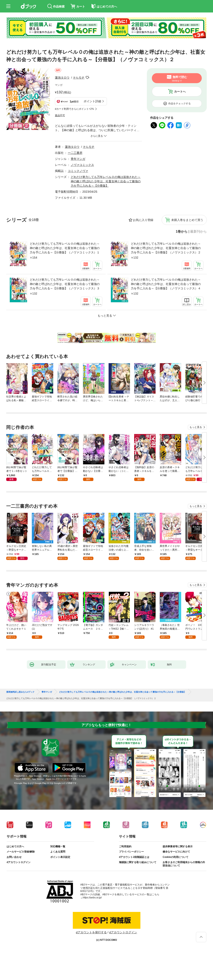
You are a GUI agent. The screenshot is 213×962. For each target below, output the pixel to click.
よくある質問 (57, 851)
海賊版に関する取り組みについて (137, 862)
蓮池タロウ (62, 77)
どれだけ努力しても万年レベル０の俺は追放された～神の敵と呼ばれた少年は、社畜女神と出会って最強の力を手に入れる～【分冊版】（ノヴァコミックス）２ (166, 248)
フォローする (87, 77)
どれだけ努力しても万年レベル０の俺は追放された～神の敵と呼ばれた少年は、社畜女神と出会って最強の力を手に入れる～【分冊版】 (106, 181)
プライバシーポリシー (131, 851)
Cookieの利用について (175, 857)
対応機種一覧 (57, 846)
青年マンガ (78, 158)
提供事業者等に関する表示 (178, 846)
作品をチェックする (179, 103)
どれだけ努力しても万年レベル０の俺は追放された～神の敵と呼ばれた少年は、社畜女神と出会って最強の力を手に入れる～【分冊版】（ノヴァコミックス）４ (166, 284)
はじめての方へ (15, 846)
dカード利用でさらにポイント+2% (74, 108)
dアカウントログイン (19, 862)
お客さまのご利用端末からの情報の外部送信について (184, 864)
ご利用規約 (125, 846)
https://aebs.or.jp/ (92, 897)
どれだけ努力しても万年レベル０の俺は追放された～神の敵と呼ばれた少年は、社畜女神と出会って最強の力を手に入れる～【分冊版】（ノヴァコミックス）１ (65, 248)
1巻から (182, 231)
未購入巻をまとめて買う (187, 220)
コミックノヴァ (78, 171)
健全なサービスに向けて (176, 851)
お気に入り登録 (143, 220)
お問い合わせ (14, 857)
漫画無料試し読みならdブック (20, 692)
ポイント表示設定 (60, 857)
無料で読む (179, 78)
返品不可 (60, 115)
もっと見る (195, 427)
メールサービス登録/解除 (21, 851)
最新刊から (198, 231)
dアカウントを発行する (91, 932)
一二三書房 (75, 152)
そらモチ (78, 77)
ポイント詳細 (92, 101)
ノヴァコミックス (82, 164)
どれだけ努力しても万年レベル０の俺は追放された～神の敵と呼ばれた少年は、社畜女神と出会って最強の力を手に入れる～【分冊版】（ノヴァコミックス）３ (65, 284)
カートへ (180, 91)
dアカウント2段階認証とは (134, 857)
